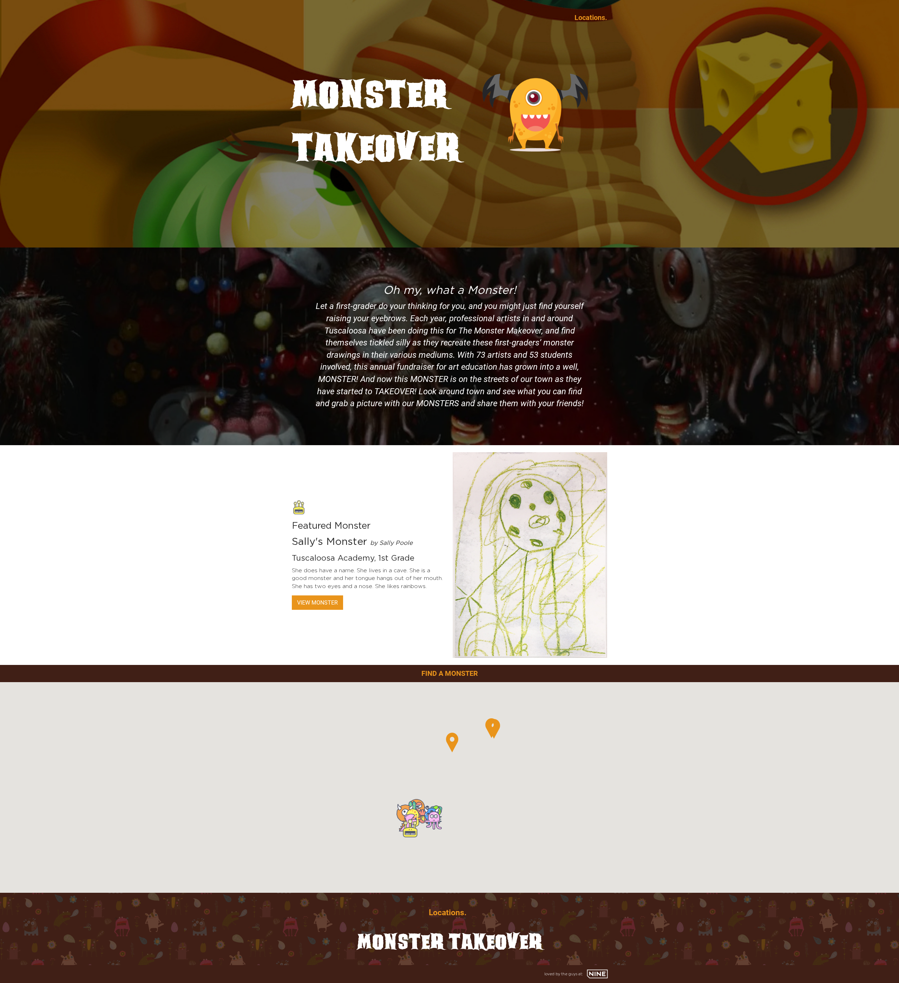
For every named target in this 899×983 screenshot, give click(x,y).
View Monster (317, 602)
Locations (590, 17)
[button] (434, 820)
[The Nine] (597, 974)
